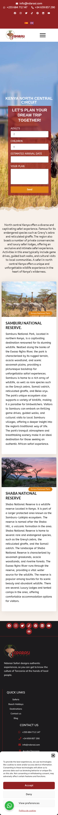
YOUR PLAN (17, 166)
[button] (53, 755)
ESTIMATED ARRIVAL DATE (26, 153)
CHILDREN (17, 141)
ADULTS (15, 128)
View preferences (29, 803)
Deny (29, 794)
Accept (29, 785)
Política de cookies (27, 810)
